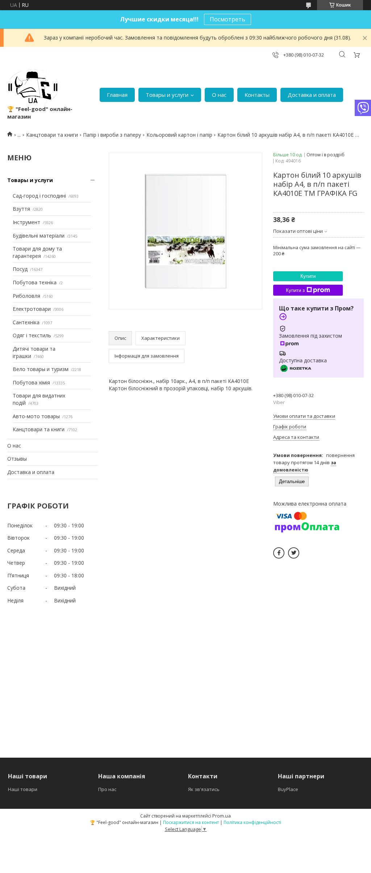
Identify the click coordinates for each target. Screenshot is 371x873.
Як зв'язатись (204, 789)
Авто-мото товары (36, 416)
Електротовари (32, 308)
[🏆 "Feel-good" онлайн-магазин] (33, 87)
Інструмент (26, 222)
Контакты (257, 94)
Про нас (107, 789)
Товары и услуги (167, 94)
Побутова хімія (31, 382)
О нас (219, 94)
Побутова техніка (35, 282)
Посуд (20, 268)
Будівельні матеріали (38, 235)
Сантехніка (26, 322)
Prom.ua (221, 815)
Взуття (21, 208)
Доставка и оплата (312, 94)
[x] (293, 553)
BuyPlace (288, 789)
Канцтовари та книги (52, 134)
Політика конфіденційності (252, 822)
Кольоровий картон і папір (179, 134)
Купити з (295, 290)
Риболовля (26, 295)
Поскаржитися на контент (191, 822)
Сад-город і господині (39, 195)
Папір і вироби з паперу (112, 134)
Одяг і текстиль (32, 335)
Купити (308, 276)
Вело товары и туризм (40, 369)
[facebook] (278, 553)
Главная (117, 94)
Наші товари (22, 789)
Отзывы (17, 458)
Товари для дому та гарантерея (37, 252)
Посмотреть (227, 19)
